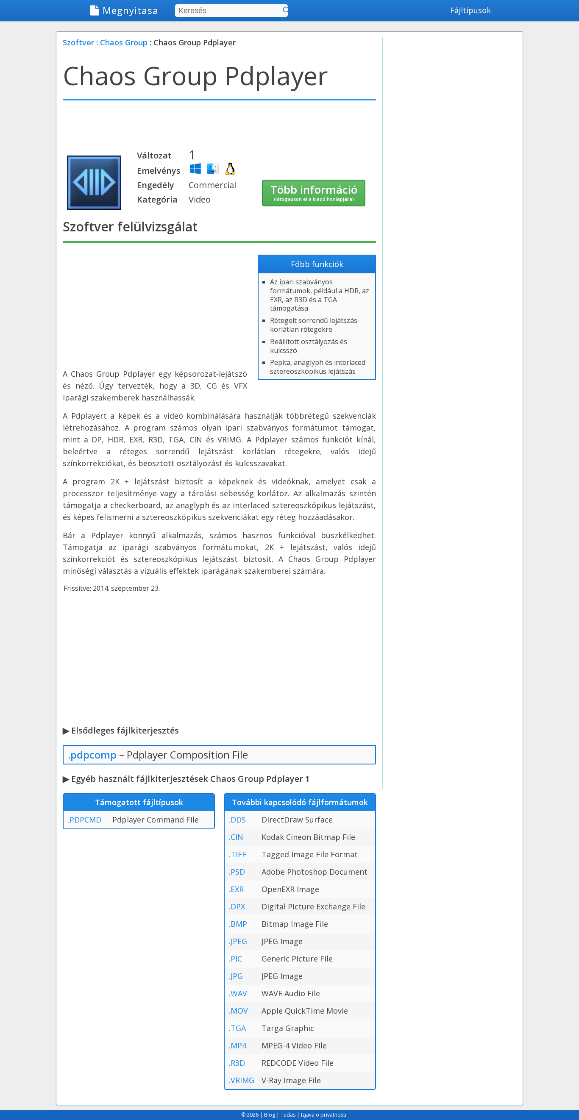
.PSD (237, 872)
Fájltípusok (470, 10)
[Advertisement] (219, 128)
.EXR (236, 889)
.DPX (237, 906)
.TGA (237, 1028)
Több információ (313, 192)
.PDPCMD (84, 819)
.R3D (237, 1063)
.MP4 (237, 1045)
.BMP (238, 924)
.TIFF (237, 854)
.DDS (237, 819)
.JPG (236, 976)
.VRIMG (241, 1080)
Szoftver (78, 42)
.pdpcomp (92, 754)
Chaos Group (124, 42)
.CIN (236, 837)
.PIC (235, 958)
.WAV (238, 993)
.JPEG (238, 941)
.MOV (238, 1011)
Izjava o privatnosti (323, 1114)
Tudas (288, 1114)
